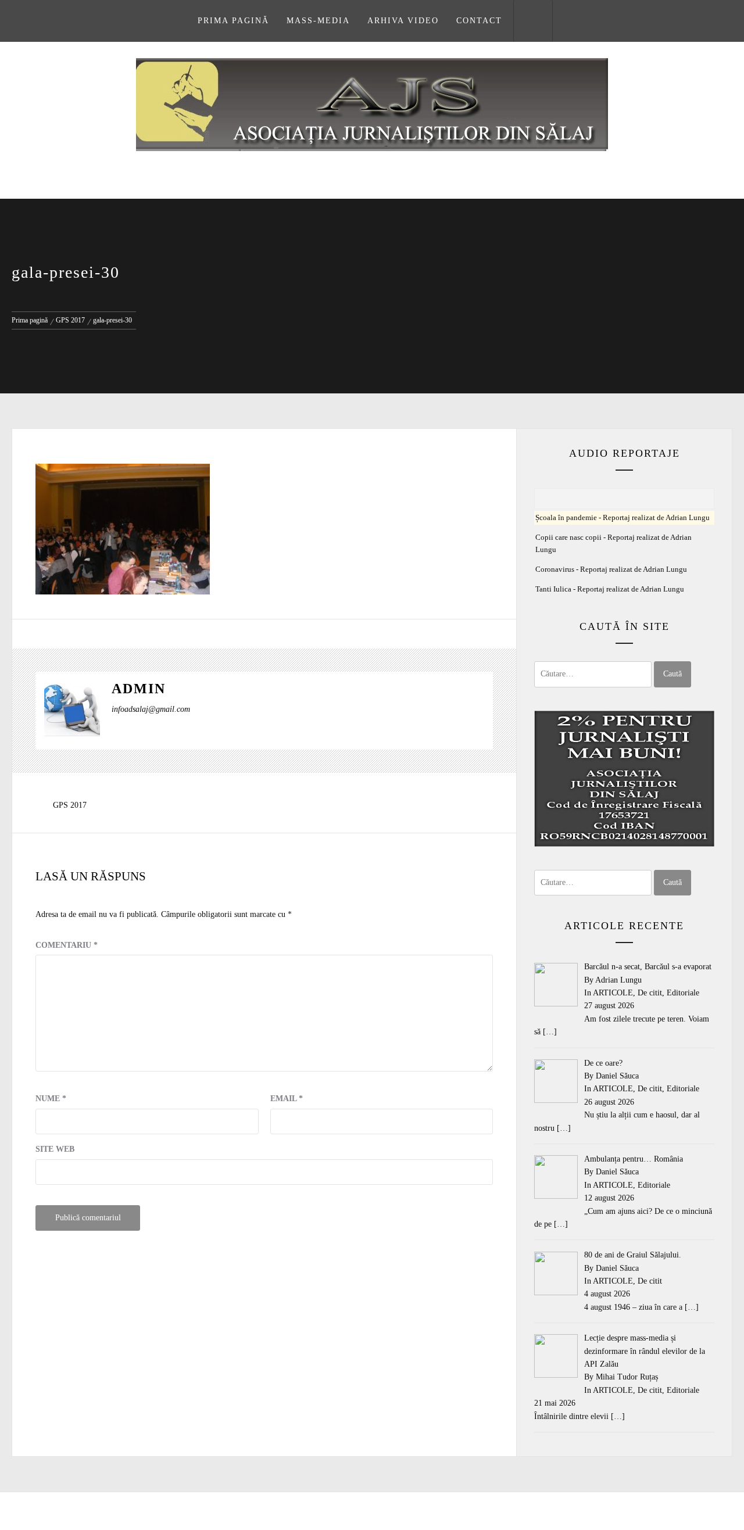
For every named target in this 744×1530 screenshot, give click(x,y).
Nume (50, 1098)
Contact (479, 20)
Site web (54, 1149)
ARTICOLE (613, 992)
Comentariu (66, 945)
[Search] (533, 21)
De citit (650, 992)
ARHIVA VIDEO (403, 20)
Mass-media (318, 20)
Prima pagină (233, 20)
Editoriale (683, 992)
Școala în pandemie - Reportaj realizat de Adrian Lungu (622, 518)
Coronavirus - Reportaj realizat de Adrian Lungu (611, 569)
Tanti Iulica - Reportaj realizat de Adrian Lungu (609, 589)
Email (286, 1098)
